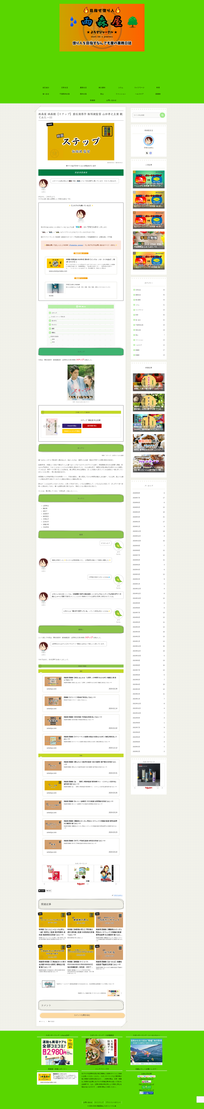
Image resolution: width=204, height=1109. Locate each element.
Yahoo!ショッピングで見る (72, 431)
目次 (80, 306)
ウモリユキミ (149, 148)
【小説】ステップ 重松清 (58, 316)
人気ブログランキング (146, 1079)
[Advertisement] (102, 68)
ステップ (54, 313)
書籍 (53, 339)
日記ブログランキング (146, 1090)
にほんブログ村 (146, 1073)
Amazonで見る (71, 426)
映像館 (43, 890)
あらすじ (54, 320)
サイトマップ (99, 1102)
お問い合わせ (87, 1102)
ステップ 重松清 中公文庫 (91, 420)
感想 (53, 328)
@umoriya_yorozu (76, 245)
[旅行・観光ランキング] (146, 1081)
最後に (54, 332)
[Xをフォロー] (147, 153)
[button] (162, 115)
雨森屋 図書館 (55, 336)
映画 (53, 342)
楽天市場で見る (92, 426)
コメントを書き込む (82, 1015)
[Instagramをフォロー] (150, 153)
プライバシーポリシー (113, 1102)
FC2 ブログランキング (146, 1084)
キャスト (54, 324)
